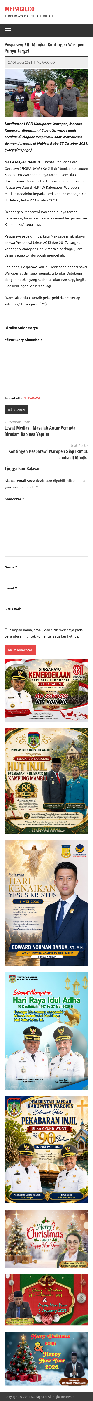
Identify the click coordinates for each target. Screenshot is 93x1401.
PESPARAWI (31, 398)
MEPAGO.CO (20, 9)
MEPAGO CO (46, 62)
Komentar (14, 498)
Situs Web (13, 608)
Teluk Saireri (16, 409)
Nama (11, 567)
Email (11, 588)
